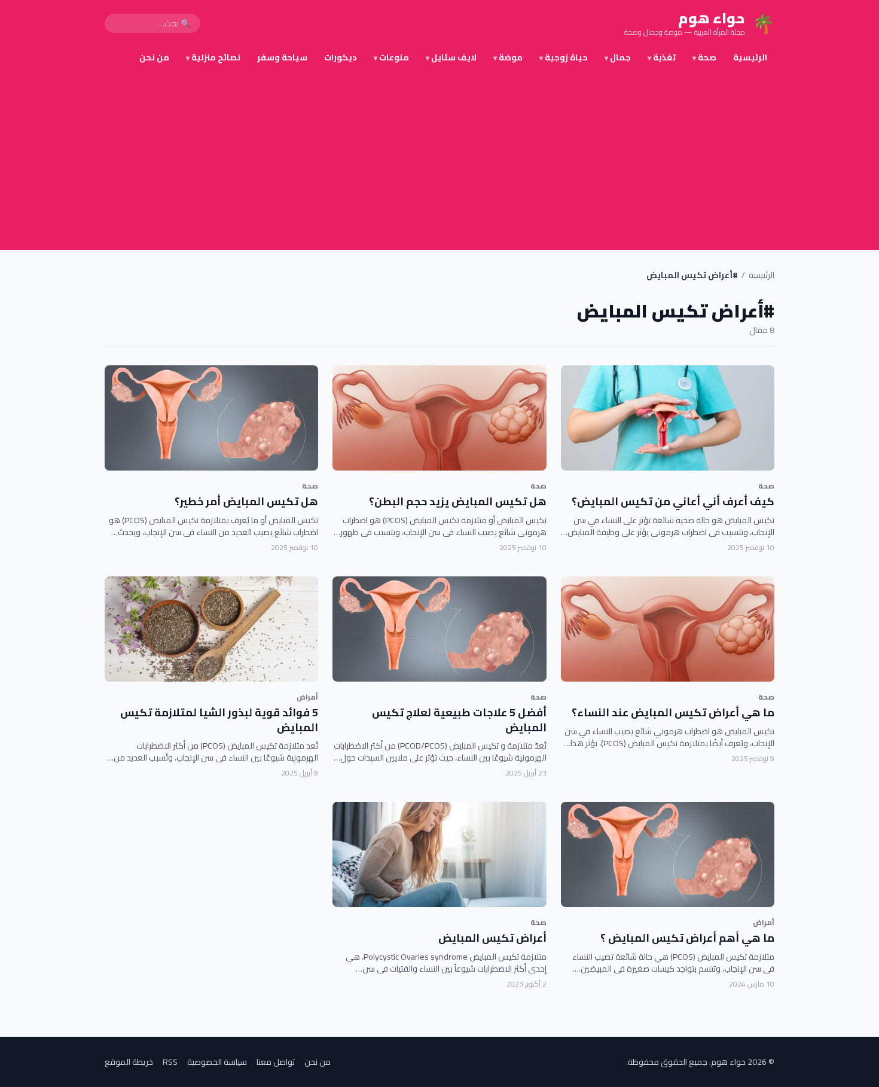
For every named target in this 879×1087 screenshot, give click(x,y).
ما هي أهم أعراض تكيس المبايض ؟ (687, 938)
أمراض (307, 697)
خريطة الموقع (129, 1062)
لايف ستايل (451, 57)
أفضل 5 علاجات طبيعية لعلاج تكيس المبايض (459, 720)
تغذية (662, 57)
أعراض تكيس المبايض (492, 938)
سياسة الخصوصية (217, 1062)
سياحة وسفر (282, 57)
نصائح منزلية (213, 57)
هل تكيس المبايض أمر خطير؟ (246, 501)
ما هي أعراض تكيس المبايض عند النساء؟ (673, 712)
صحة (704, 57)
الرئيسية (750, 57)
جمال (618, 57)
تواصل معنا (276, 1062)
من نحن (154, 57)
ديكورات (340, 57)
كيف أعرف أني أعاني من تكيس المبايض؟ (673, 501)
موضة (508, 57)
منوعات (391, 57)
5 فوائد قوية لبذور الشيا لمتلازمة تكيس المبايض (219, 720)
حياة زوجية (563, 57)
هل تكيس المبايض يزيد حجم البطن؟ (458, 501)
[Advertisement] (439, 160)
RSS (170, 1062)
